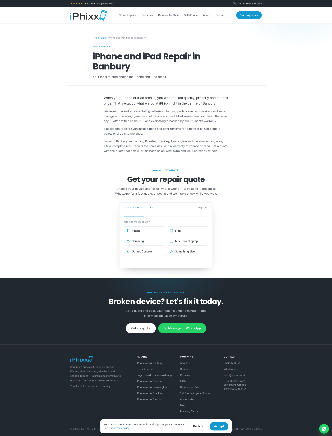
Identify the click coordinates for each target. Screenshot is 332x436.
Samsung (138, 241)
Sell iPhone (191, 15)
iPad (178, 230)
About (206, 15)
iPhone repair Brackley (150, 393)
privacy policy (121, 427)
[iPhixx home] (88, 15)
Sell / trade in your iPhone (195, 393)
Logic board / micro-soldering (154, 375)
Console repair (145, 369)
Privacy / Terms (189, 411)
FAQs (183, 381)
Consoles (147, 15)
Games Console (142, 251)
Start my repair (249, 15)
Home (96, 37)
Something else (185, 251)
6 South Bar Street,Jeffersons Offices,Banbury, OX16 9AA (235, 384)
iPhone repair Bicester (150, 381)
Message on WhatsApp (184, 328)
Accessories (187, 399)
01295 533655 (249, 3)
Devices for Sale (168, 15)
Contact (220, 15)
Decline (198, 426)
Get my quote (140, 328)
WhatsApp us (231, 369)
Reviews (185, 375)
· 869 (91, 3)
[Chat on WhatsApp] (324, 429)
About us (185, 363)
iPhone (136, 230)
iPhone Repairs (127, 15)
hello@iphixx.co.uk (234, 375)
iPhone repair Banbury (150, 363)
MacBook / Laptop (186, 241)
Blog (103, 37)
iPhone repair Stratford (150, 399)
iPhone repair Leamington (152, 387)
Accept (219, 426)
